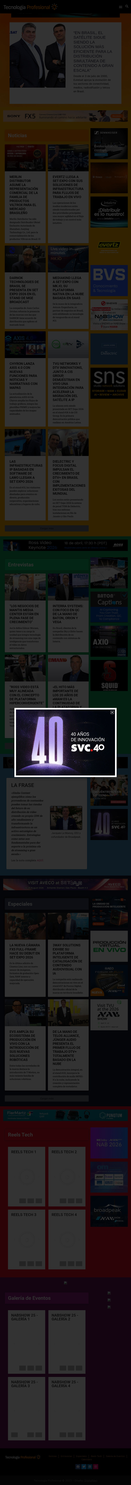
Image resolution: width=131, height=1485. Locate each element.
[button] (112, 712)
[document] (65, 742)
